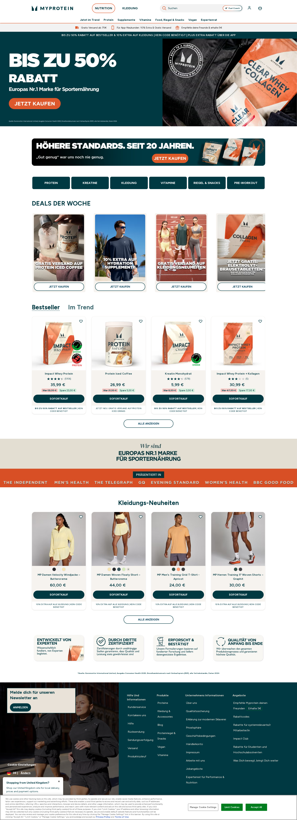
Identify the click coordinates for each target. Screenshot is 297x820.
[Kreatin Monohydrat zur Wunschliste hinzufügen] (200, 321)
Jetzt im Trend (90, 20)
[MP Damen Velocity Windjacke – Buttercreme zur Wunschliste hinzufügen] (81, 516)
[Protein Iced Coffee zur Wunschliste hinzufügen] (140, 321)
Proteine (162, 702)
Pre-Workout (245, 183)
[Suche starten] (164, 8)
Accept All (256, 807)
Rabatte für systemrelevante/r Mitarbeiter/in (252, 727)
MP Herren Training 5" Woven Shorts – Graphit (238, 576)
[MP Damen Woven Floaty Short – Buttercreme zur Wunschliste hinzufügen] (140, 516)
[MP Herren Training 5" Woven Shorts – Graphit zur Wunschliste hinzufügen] (260, 516)
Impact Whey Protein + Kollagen (238, 373)
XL (73, 549)
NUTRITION (103, 8)
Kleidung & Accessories (165, 714)
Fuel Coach (234, 8)
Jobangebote (194, 768)
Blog (160, 724)
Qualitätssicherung (197, 711)
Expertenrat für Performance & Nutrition (205, 780)
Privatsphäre (193, 727)
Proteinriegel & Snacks (166, 736)
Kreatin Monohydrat (178, 373)
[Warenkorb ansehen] (260, 8)
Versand (133, 748)
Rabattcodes (241, 716)
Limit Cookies (232, 807)
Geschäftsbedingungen (200, 735)
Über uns (191, 702)
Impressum (193, 752)
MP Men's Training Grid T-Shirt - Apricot (178, 576)
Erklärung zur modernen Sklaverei (206, 719)
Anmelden (20, 707)
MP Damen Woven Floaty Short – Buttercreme (118, 576)
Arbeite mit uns (195, 760)
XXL (38, 560)
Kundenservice (137, 707)
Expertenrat (209, 20)
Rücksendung (136, 731)
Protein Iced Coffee (118, 373)
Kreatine (90, 183)
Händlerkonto (194, 744)
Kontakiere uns (137, 715)
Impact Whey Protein (59, 373)
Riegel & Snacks (207, 183)
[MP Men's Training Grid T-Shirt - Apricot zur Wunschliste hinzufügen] (200, 516)
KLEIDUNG (130, 8)
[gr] (148, 82)
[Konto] (250, 8)
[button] (54, 569)
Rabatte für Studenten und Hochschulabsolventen (250, 749)
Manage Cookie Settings (203, 807)
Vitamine (145, 20)
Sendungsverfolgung (140, 739)
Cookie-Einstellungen (22, 764)
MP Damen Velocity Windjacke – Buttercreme (59, 576)
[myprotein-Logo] (52, 8)
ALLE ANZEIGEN (148, 423)
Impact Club (240, 738)
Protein (108, 20)
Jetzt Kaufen (59, 286)
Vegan (192, 20)
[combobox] (201, 8)
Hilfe (131, 723)
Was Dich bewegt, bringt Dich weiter (255, 760)
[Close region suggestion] (59, 781)
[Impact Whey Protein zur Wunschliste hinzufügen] (81, 321)
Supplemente (126, 20)
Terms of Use (122, 817)
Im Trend (81, 307)
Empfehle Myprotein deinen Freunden (250, 705)
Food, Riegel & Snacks (169, 20)
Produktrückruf (137, 756)
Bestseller (46, 307)
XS (98, 549)
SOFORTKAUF (59, 398)
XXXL (181, 560)
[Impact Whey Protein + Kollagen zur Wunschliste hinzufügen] (260, 321)
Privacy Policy (103, 817)
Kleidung (129, 183)
